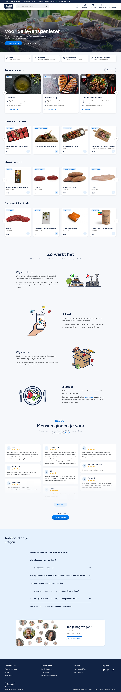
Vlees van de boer (15, 121)
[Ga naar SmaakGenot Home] (9, 6)
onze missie (89, 397)
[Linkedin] (113, 670)
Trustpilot (68, 433)
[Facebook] (104, 670)
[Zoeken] (47, 6)
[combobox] (30, 6)
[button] (5, 93)
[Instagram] (108, 670)
